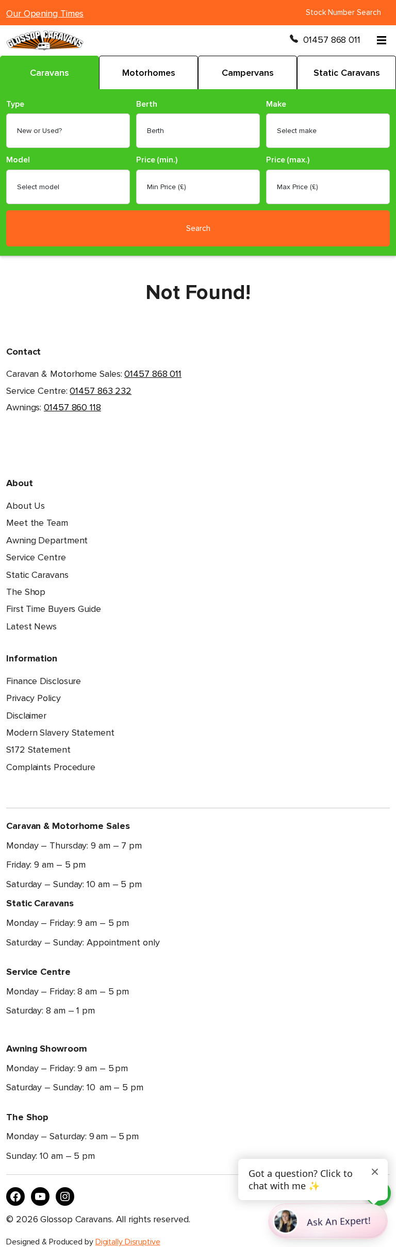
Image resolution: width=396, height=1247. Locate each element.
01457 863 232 (100, 390)
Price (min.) (156, 160)
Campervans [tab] (248, 72)
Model (18, 160)
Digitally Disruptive (127, 1242)
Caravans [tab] (49, 72)
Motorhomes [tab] (148, 72)
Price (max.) (287, 160)
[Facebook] (15, 1196)
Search (198, 228)
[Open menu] (381, 40)
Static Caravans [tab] (347, 72)
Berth (146, 104)
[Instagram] (65, 1196)
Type (15, 104)
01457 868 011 (331, 40)
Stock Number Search (343, 12)
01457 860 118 (72, 407)
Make (276, 104)
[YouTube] (40, 1196)
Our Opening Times (45, 13)
